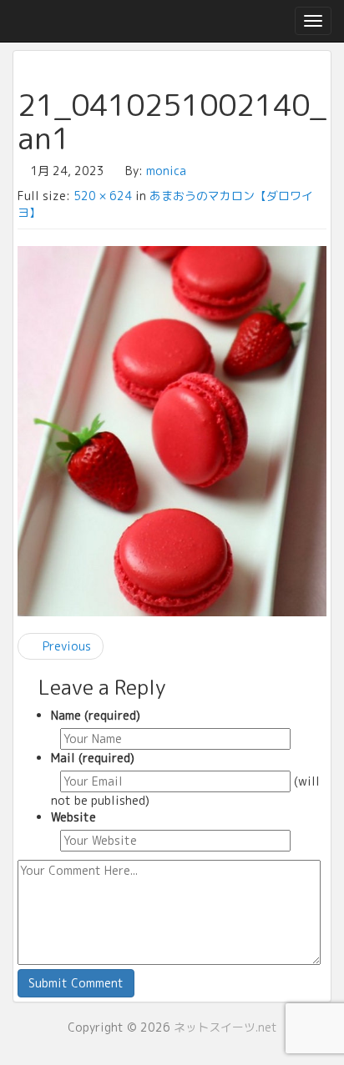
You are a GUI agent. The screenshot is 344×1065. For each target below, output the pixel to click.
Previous (65, 646)
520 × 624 (102, 195)
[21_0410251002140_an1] (172, 431)
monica (166, 170)
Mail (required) (92, 758)
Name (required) (95, 715)
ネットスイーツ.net (225, 1027)
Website (73, 817)
